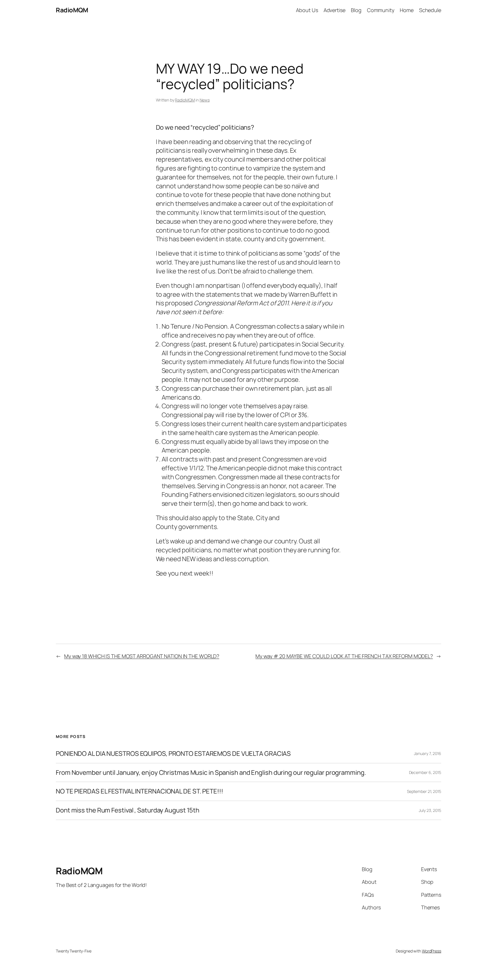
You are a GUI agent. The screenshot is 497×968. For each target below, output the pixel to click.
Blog (356, 10)
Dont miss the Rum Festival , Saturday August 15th (127, 810)
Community (380, 10)
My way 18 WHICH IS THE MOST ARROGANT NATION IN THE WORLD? (141, 656)
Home (407, 10)
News (205, 100)
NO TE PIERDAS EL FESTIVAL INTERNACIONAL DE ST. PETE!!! (139, 791)
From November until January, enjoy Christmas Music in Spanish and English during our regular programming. (211, 772)
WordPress (431, 951)
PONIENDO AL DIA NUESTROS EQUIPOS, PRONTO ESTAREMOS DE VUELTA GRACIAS (173, 753)
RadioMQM (72, 10)
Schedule (430, 10)
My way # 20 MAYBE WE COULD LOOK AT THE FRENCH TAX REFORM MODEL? (344, 656)
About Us (307, 10)
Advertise (334, 10)
